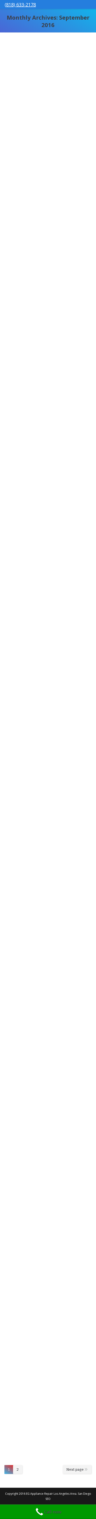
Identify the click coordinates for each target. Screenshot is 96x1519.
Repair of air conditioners (41, 377)
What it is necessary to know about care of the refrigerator (47, 790)
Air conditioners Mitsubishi (43, 96)
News (71, 155)
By (81, 155)
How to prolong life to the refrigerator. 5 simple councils (46, 1238)
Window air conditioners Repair (40, 259)
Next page (75, 1469)
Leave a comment (52, 155)
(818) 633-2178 (20, 4)
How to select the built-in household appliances (41, 1078)
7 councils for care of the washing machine (40, 1377)
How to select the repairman (45, 650)
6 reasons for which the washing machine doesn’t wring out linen (41, 936)
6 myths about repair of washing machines (39, 510)
